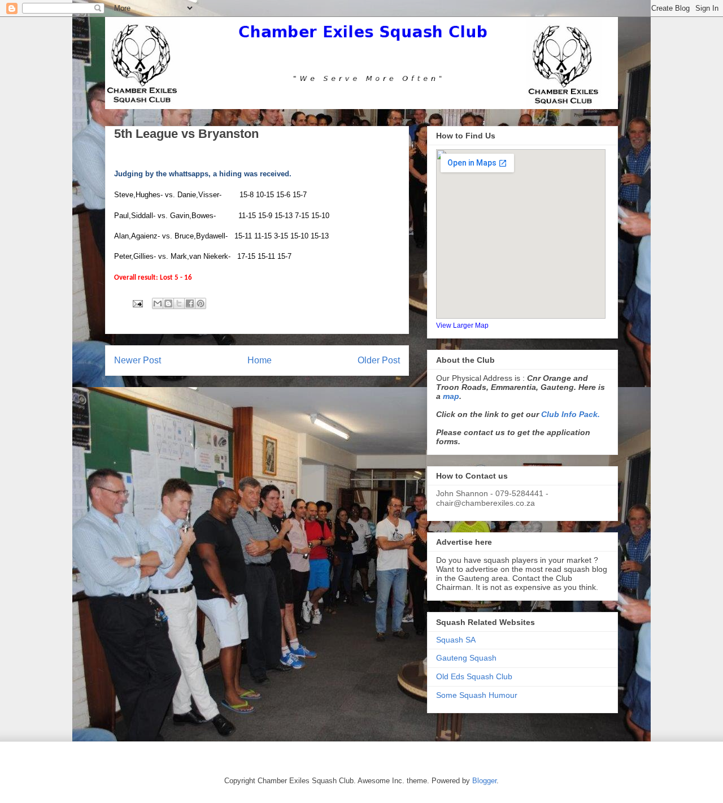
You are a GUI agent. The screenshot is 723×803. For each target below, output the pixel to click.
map (451, 396)
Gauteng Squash (466, 657)
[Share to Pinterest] (200, 303)
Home (259, 360)
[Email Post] (137, 303)
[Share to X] (179, 303)
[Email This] (157, 303)
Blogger (484, 780)
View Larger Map (462, 325)
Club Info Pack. (570, 414)
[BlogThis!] (168, 303)
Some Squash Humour (476, 695)
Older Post (379, 360)
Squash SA (456, 639)
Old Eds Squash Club (474, 676)
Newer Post (137, 360)
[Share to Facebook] (189, 303)
